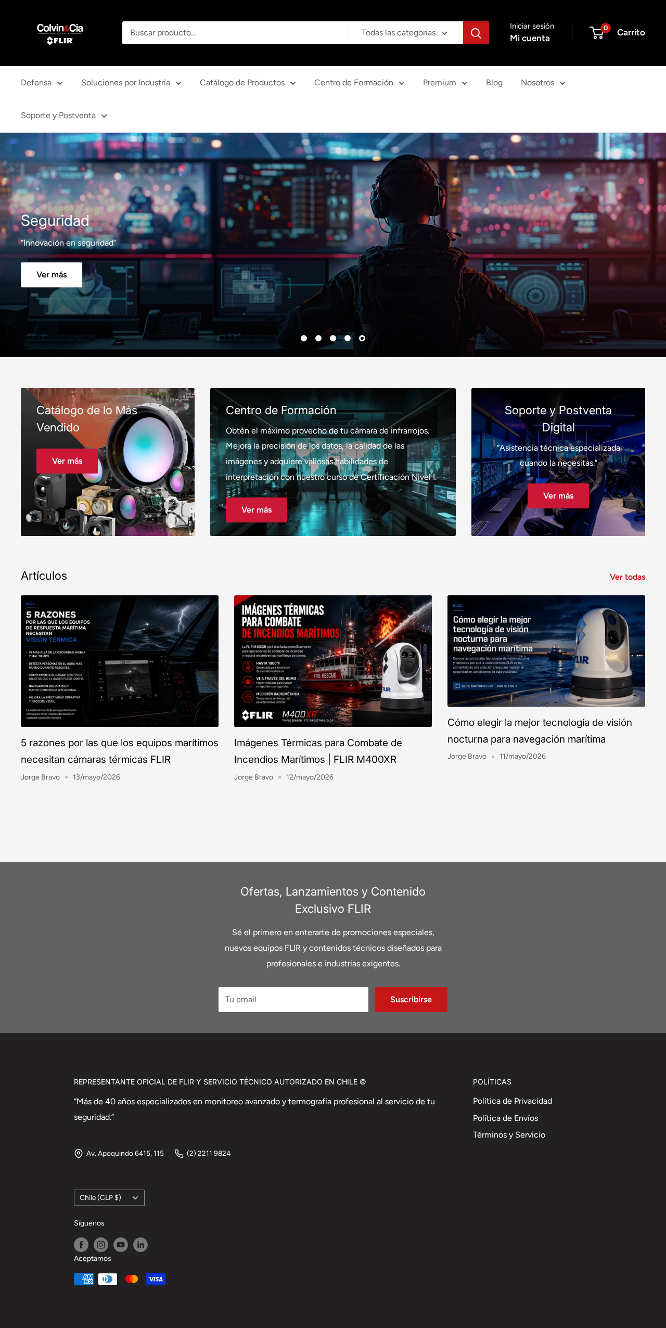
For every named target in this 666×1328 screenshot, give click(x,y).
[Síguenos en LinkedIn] (140, 1242)
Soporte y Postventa (58, 115)
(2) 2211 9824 (208, 1151)
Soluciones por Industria (125, 82)
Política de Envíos (505, 1116)
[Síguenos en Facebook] (81, 1242)
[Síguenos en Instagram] (101, 1242)
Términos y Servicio (509, 1133)
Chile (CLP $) (100, 1196)
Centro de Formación (353, 82)
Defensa (36, 82)
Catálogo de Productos (242, 82)
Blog (494, 82)
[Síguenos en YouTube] (120, 1242)
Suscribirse (411, 997)
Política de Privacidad (512, 1099)
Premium (439, 82)
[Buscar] (476, 32)
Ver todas (628, 575)
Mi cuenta (530, 38)
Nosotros (537, 82)
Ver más (333, 273)
